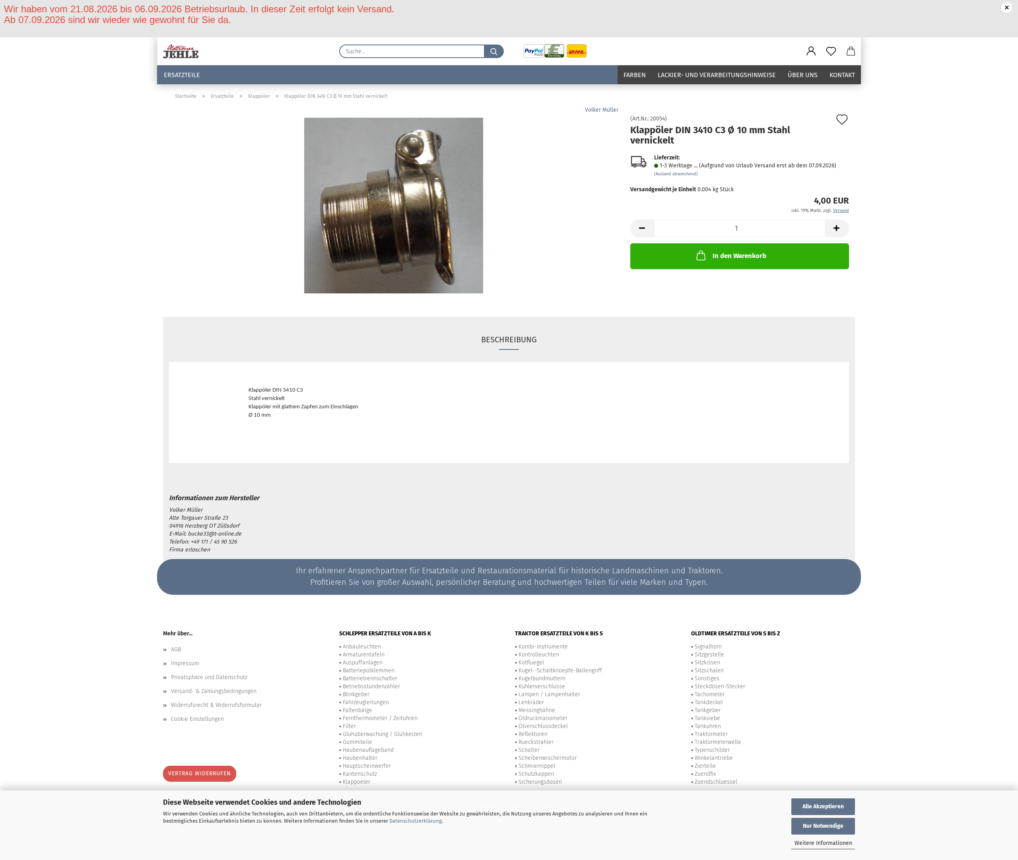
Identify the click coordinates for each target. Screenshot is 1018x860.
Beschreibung (509, 339)
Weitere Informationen (823, 843)
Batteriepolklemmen (368, 670)
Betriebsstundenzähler (371, 686)
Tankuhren (708, 726)
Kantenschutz (360, 774)
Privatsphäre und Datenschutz (209, 677)
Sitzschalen (709, 670)
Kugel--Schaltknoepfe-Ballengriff (560, 670)
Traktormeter (711, 734)
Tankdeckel (709, 702)
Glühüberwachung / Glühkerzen (382, 734)
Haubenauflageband (368, 750)
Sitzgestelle (709, 654)
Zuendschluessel (716, 781)
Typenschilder (712, 750)
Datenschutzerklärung (415, 821)
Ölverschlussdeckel (543, 726)
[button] (811, 51)
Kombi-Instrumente (543, 646)
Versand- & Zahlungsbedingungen (213, 691)
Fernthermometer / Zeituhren (380, 718)
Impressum (185, 663)
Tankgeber (708, 710)
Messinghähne (537, 710)
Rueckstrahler (536, 742)
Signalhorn (708, 646)
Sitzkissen (707, 662)
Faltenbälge (357, 710)
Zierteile (705, 766)
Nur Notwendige (823, 826)
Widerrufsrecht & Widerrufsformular (216, 705)
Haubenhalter (360, 758)
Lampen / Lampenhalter (549, 694)
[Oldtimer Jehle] (184, 51)
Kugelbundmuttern (542, 678)
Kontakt (842, 75)
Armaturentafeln (364, 654)
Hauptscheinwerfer (367, 766)
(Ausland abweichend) (676, 174)
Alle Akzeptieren (823, 806)
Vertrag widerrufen (199, 773)
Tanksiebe (707, 718)
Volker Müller (601, 110)
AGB (176, 649)
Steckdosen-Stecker (720, 686)
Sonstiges (707, 678)
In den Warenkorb (739, 256)
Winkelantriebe (714, 758)
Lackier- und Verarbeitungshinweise (717, 75)
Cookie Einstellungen (197, 719)
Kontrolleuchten (539, 654)
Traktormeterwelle (718, 742)
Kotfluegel (531, 662)
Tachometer (710, 694)
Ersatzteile (182, 75)
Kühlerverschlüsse (542, 686)
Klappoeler (356, 781)
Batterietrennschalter (370, 678)
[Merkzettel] (831, 51)
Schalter (529, 750)
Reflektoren (533, 734)
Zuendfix (705, 774)
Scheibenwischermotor (548, 758)
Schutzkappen (536, 774)
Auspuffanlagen (363, 662)
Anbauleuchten (362, 646)
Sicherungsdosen (540, 781)
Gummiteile (357, 742)
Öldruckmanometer (543, 718)
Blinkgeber (356, 694)
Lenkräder (531, 702)
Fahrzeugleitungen (366, 702)
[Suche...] (494, 51)
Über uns (803, 75)
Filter (349, 726)
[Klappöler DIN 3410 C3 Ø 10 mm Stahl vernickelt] (393, 205)
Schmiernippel (537, 766)
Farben (635, 75)
